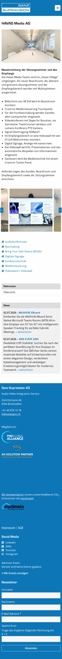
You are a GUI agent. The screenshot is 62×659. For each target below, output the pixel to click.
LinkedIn (11, 542)
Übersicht (9, 292)
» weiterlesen (23, 332)
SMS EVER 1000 (28, 339)
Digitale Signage (14, 256)
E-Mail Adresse (11, 614)
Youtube (11, 550)
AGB (20, 527)
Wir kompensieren (13, 494)
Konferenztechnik (15, 261)
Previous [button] (1, 210)
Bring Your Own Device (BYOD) (23, 251)
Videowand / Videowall (18, 271)
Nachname (8, 602)
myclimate (27, 498)
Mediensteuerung (15, 266)
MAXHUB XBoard (29, 312)
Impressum (8, 527)
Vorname (7, 589)
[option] (31, 210)
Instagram (12, 554)
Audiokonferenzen (16, 241)
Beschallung (12, 246)
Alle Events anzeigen (15, 573)
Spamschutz (9, 625)
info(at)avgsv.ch (11, 414)
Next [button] (60, 210)
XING (8, 546)
